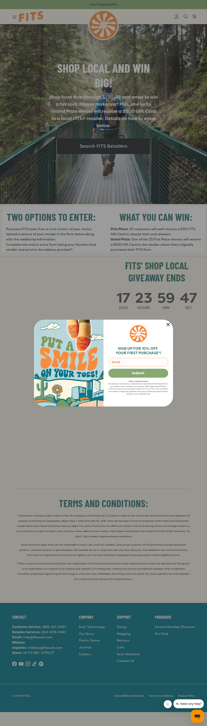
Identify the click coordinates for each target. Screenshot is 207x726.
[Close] (168, 324)
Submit (138, 373)
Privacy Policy (150, 389)
